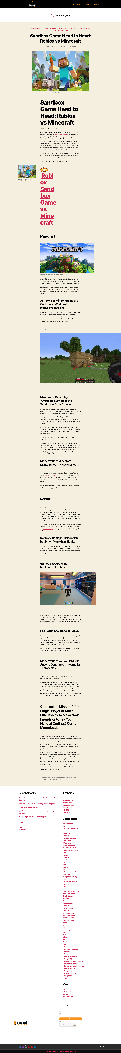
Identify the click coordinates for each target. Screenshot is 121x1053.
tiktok (65, 932)
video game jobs (68, 959)
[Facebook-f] (20, 1047)
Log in (65, 989)
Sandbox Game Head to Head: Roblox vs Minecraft (60, 38)
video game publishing (71, 971)
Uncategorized (68, 942)
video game (67, 951)
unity (64, 944)
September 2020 (69, 805)
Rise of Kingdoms (69, 920)
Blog (20, 827)
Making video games (52, 475)
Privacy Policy (102, 1046)
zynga (65, 978)
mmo (64, 886)
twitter (65, 937)
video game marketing (60, 30)
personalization (68, 903)
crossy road (67, 840)
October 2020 (67, 803)
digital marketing (69, 845)
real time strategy (69, 915)
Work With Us (87, 4)
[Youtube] (32, 1047)
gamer (65, 865)
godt (64, 869)
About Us (96, 4)
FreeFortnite (67, 860)
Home (72, 4)
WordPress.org (68, 996)
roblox (74, 777)
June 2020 (66, 812)
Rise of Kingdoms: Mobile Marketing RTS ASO (34, 817)
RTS (64, 925)
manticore (66, 884)
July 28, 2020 (61, 46)
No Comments (73, 46)
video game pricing (69, 968)
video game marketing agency (73, 966)
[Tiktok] (26, 1047)
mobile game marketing (71, 891)
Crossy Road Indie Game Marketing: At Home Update (36, 804)
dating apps (67, 843)
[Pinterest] (29, 1047)
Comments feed (68, 994)
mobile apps (67, 889)
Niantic (65, 901)
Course (78, 4)
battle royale (67, 833)
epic (64, 853)
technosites (51, 46)
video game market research (73, 961)
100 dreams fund (69, 824)
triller (64, 935)
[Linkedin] (35, 1047)
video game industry (61, 135)
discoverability (56, 777)
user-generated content (82, 28)
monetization (69, 777)
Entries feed (67, 992)
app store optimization (70, 828)
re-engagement (68, 913)
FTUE (64, 862)
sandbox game (63, 28)
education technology (70, 850)
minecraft (62, 777)
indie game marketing (70, 872)
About (20, 822)
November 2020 (68, 800)
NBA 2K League (68, 896)
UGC (71, 28)
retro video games (69, 918)
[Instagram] (23, 1047)
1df (64, 826)
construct (66, 836)
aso (64, 831)
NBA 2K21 (66, 898)
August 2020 (67, 807)
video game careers (70, 954)
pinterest (66, 906)
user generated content (59, 779)
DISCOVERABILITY (69, 848)
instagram (66, 874)
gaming (65, 867)
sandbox (66, 927)
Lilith (64, 879)
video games (67, 976)
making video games (51, 28)
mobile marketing (69, 894)
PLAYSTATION (68, 908)
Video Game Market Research (28, 807)
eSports (65, 855)
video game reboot (69, 973)
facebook (66, 857)
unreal (65, 947)
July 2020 (66, 810)
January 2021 (67, 798)
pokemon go (67, 910)
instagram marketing (70, 877)
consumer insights (37, 28)
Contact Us (22, 830)
